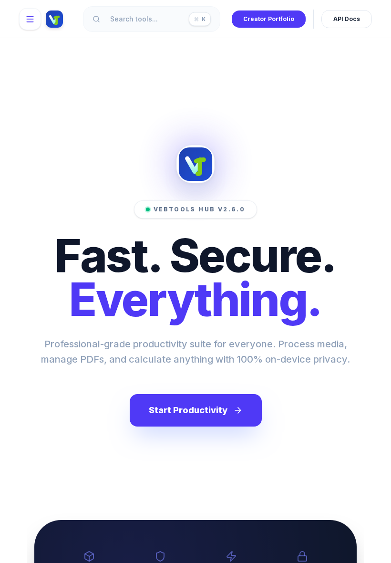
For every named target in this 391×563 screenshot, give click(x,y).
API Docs (346, 18)
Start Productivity (188, 410)
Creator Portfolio (268, 18)
